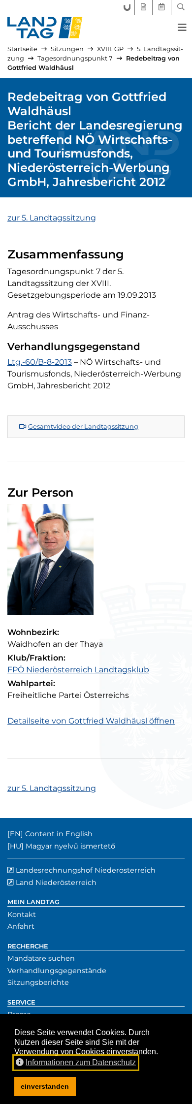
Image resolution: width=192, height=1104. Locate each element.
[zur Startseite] (45, 27)
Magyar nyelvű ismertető (70, 846)
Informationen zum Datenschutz (81, 1062)
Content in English (59, 833)
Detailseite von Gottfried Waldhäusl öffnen (91, 720)
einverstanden (45, 1086)
